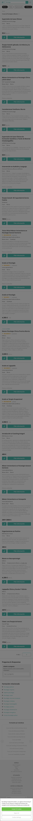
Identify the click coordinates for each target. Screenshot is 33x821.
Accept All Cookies (16, 809)
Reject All (16, 813)
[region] (16, 809)
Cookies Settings (16, 817)
